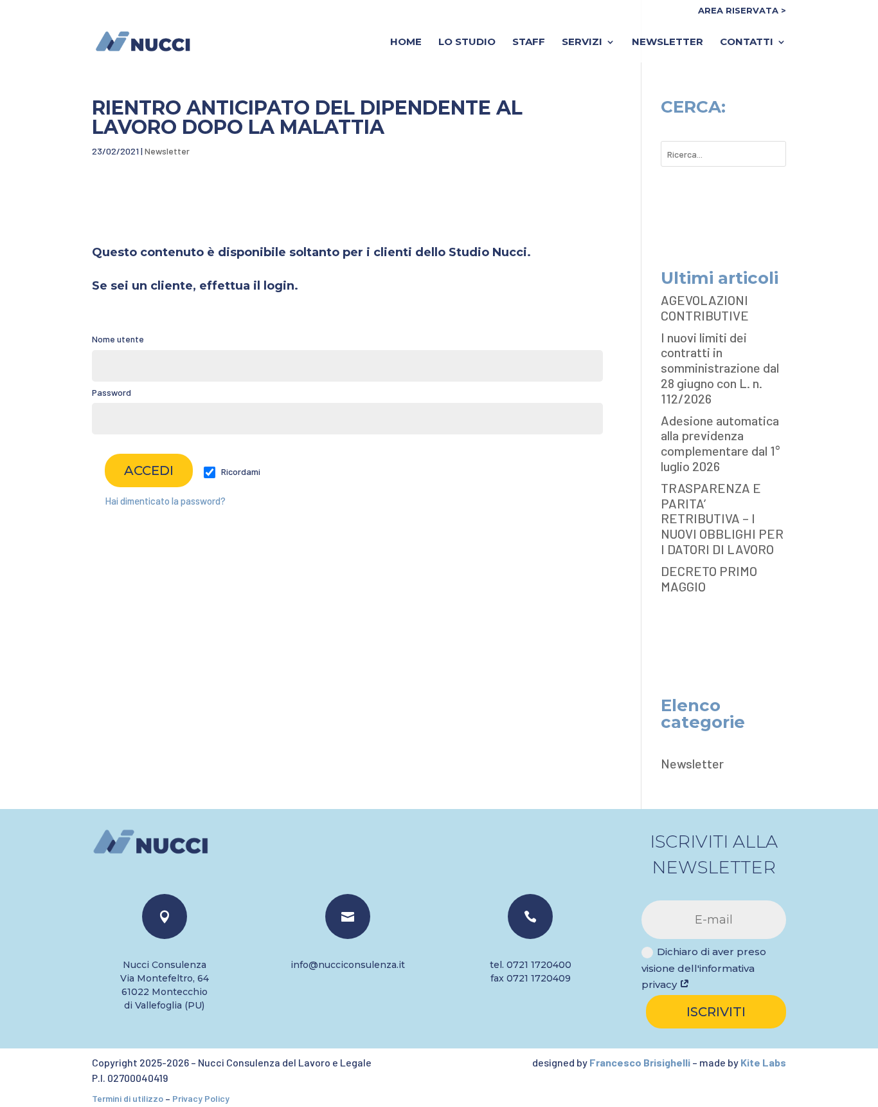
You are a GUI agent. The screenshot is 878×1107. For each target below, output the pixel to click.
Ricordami (239, 471)
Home (406, 42)
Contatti (746, 42)
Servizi (582, 42)
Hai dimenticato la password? (165, 501)
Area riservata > (742, 10)
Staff (528, 42)
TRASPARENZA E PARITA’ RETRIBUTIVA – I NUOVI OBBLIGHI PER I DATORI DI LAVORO (722, 518)
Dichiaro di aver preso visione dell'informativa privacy (703, 968)
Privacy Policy (200, 1098)
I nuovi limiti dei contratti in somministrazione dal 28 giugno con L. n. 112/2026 (720, 368)
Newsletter (667, 42)
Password (111, 392)
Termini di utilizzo (127, 1098)
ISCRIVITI (716, 1011)
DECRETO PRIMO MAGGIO (709, 578)
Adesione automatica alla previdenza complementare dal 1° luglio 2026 (720, 443)
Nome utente (118, 338)
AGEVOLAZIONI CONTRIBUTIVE (705, 307)
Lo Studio (467, 42)
